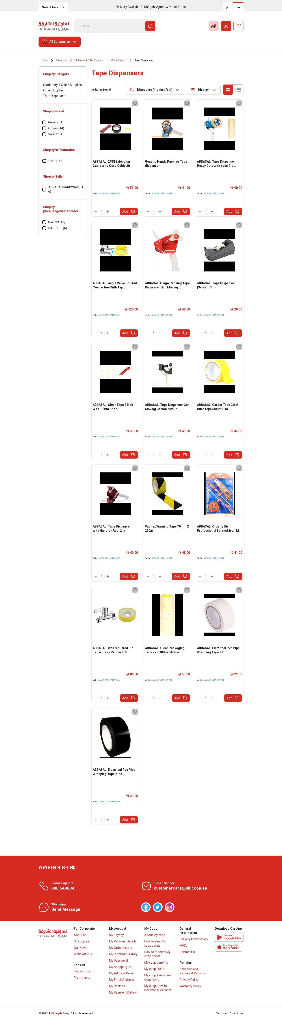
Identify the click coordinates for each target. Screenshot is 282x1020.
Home (45, 60)
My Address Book (121, 973)
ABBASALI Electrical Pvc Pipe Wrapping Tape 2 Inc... (218, 650)
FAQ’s (183, 945)
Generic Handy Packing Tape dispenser (166, 163)
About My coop (154, 935)
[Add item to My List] (135, 103)
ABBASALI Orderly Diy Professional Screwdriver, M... (219, 528)
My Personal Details (122, 941)
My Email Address (121, 979)
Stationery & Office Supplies (89, 60)
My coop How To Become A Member (157, 988)
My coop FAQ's (154, 969)
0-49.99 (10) (56, 222)
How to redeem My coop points (157, 954)
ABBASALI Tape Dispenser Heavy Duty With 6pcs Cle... (216, 163)
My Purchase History (123, 954)
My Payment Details (123, 992)
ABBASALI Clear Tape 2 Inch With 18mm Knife (113, 407)
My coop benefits (156, 962)
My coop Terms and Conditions (158, 977)
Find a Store (82, 971)
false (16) (55, 161)
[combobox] (155, 90)
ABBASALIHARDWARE (109, 193)
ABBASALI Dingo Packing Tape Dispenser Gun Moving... (167, 285)
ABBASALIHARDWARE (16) (65, 189)
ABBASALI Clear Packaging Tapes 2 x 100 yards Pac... (165, 650)
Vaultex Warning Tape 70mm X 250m (167, 528)
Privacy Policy (189, 979)
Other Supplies (118, 60)
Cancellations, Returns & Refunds (193, 971)
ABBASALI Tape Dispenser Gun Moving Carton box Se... (167, 407)
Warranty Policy (190, 986)
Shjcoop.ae (81, 941)
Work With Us (83, 954)
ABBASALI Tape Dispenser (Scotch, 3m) (216, 285)
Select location (53, 7)
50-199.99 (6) (57, 228)
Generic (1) (55, 122)
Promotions (82, 977)
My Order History (120, 947)
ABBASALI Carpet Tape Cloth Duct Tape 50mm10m (218, 407)
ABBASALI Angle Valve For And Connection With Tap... (115, 285)
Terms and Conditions (229, 1013)
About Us (80, 935)
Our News (80, 947)
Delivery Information (194, 939)
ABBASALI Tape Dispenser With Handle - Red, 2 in (112, 528)
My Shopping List (121, 967)
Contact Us (187, 952)
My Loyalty (116, 935)
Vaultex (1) (55, 134)
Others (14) (56, 128)
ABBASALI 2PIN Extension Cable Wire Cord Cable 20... (112, 163)
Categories (61, 60)
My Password (118, 960)
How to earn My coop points (155, 943)
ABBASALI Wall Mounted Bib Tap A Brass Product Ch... (113, 650)
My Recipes (117, 986)
